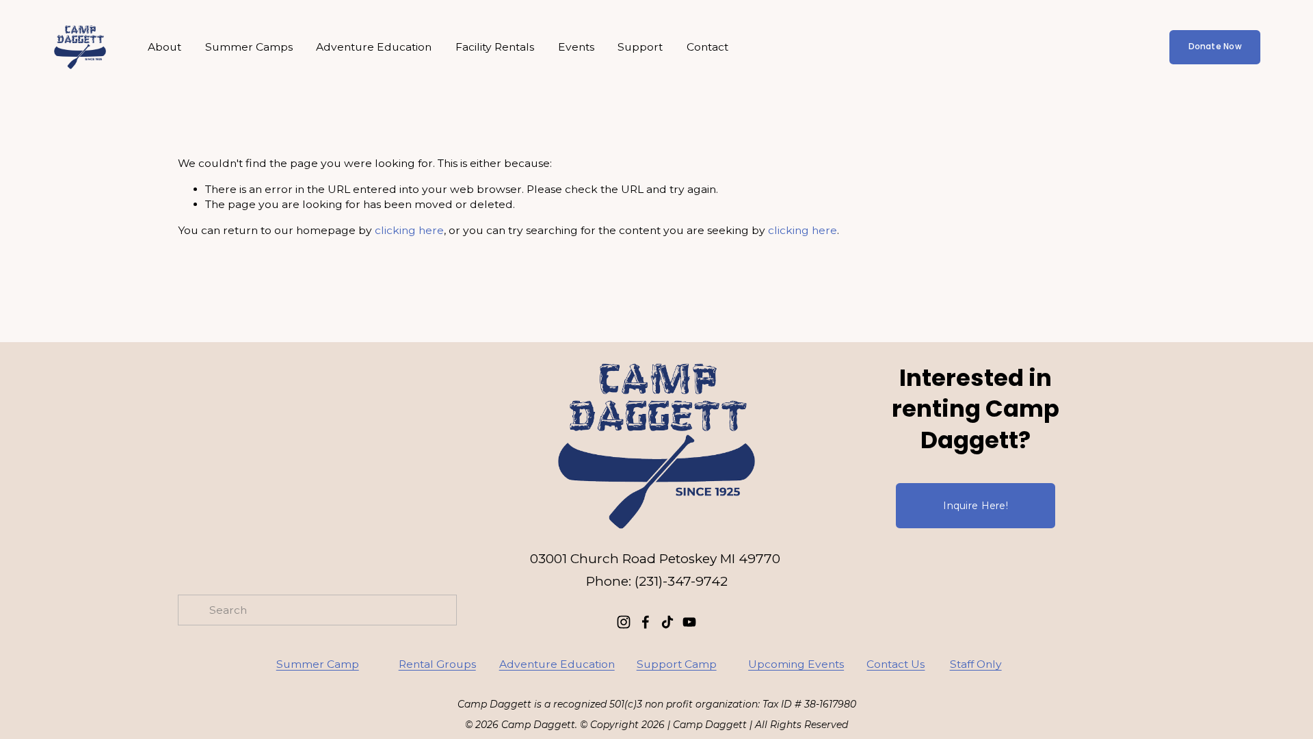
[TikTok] (667, 622)
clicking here (409, 230)
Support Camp (677, 664)
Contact (707, 46)
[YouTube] (689, 622)
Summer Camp (317, 664)
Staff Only (976, 664)
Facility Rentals (494, 46)
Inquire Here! (975, 506)
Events (576, 46)
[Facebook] (645, 622)
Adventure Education (374, 46)
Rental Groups (437, 664)
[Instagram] (624, 622)
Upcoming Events (796, 664)
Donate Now (1215, 46)
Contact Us (895, 664)
